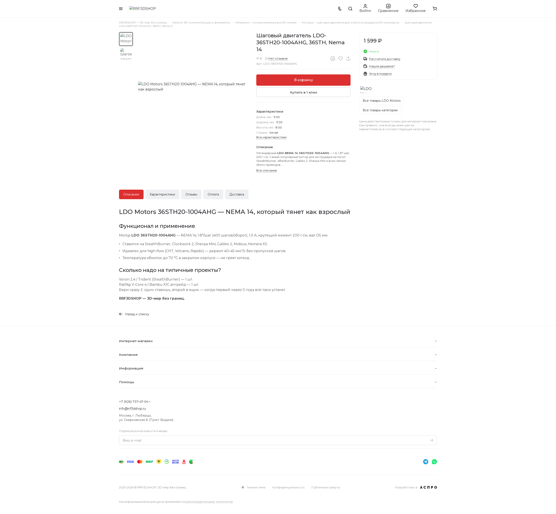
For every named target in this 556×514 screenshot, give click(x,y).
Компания (128, 355)
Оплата (213, 194)
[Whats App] (434, 461)
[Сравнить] (333, 58)
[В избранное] (340, 58)
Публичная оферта (325, 487)
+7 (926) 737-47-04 (133, 402)
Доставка (236, 194)
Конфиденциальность (288, 487)
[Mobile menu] (121, 8)
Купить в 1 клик (303, 92)
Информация (131, 368)
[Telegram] (425, 461)
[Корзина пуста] (435, 9)
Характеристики (162, 194)
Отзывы (191, 194)
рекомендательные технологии (209, 501)
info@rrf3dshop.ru (132, 409)
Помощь (126, 382)
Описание (131, 194)
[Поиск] (350, 9)
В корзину (303, 80)
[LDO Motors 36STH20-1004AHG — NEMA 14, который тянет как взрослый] (193, 86)
